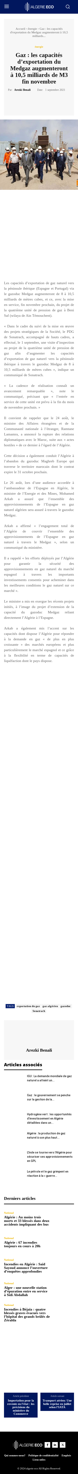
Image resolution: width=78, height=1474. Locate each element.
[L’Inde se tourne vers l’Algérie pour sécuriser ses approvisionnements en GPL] (14, 1157)
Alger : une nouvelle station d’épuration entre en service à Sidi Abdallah (25, 1291)
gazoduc (66, 1006)
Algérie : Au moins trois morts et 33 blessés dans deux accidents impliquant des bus (26, 1220)
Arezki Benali (22, 89)
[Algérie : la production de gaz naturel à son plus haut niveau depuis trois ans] (14, 1138)
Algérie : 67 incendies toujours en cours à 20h (22, 1244)
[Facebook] (25, 102)
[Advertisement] (39, 237)
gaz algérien (50, 1006)
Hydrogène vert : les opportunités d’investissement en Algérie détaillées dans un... (49, 1118)
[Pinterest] (44, 102)
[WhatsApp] (53, 102)
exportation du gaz (28, 1006)
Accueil (20, 28)
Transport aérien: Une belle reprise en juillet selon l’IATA (57, 1404)
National (9, 1212)
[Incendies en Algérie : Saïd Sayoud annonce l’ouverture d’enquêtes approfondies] (63, 1265)
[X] (34, 102)
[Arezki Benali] (39, 1034)
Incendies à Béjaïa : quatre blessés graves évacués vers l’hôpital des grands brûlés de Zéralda (27, 1314)
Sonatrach (39, 1010)
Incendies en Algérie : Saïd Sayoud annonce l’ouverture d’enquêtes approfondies (26, 1267)
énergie (32, 28)
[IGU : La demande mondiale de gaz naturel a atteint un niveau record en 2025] (14, 1081)
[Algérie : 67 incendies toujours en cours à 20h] (63, 1242)
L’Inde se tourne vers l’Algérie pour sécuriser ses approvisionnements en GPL (50, 1156)
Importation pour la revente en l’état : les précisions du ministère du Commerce (20, 1407)
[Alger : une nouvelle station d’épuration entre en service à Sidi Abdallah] (63, 1289)
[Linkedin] (55, 1445)
